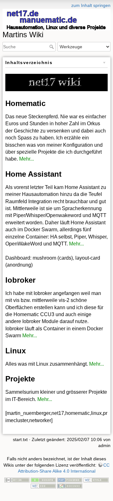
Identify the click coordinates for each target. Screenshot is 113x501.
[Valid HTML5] (96, 479)
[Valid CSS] (43, 485)
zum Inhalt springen (90, 5)
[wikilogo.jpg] (56, 82)
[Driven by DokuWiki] (69, 485)
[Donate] (43, 479)
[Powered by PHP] (69, 479)
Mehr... (26, 159)
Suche (52, 46)
